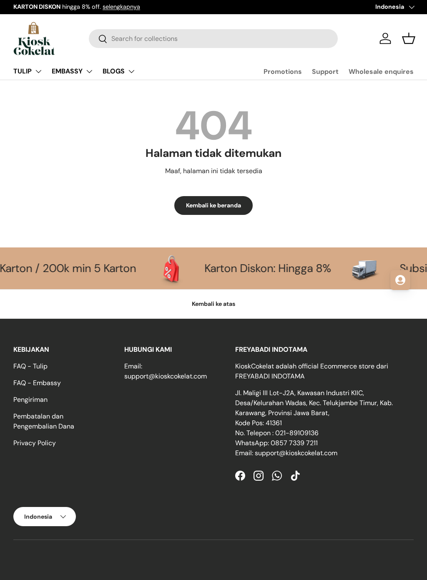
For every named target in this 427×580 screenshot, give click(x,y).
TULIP (22, 71)
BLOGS (114, 71)
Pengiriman (30, 399)
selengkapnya (121, 6)
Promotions (283, 71)
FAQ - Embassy (37, 382)
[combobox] (213, 38)
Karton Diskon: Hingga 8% (254, 268)
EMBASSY (67, 71)
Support (325, 71)
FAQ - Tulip (30, 366)
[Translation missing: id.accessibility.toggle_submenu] (38, 71)
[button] (408, 38)
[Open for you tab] (400, 280)
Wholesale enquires (381, 71)
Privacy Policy (34, 443)
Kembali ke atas (213, 304)
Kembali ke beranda (213, 205)
